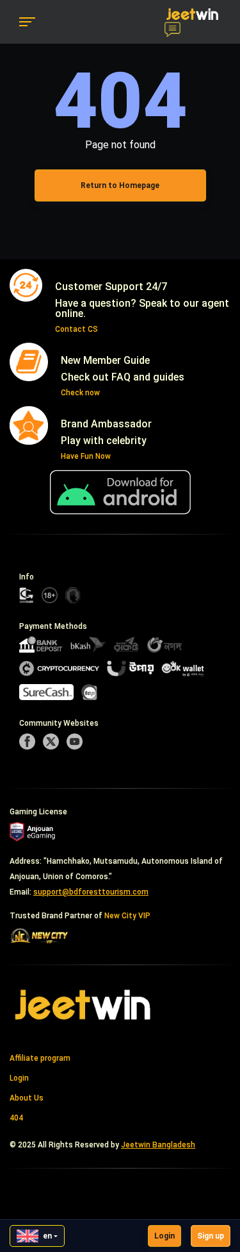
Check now (80, 392)
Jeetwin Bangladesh (158, 1144)
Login (164, 1235)
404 (16, 1118)
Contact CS (76, 329)
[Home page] (83, 1004)
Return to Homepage (120, 185)
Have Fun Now (86, 456)
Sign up (210, 1235)
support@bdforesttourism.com (90, 892)
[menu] (27, 22)
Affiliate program (40, 1058)
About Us (27, 1098)
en (47, 1235)
